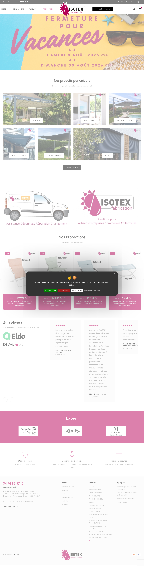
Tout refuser (64, 290)
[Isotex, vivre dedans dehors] (72, 9)
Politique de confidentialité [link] (92, 290)
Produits (33, 9)
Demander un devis (103, 9)
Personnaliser (77, 290)
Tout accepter (51, 290)
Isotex (4, 9)
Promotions (48, 9)
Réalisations (18, 9)
